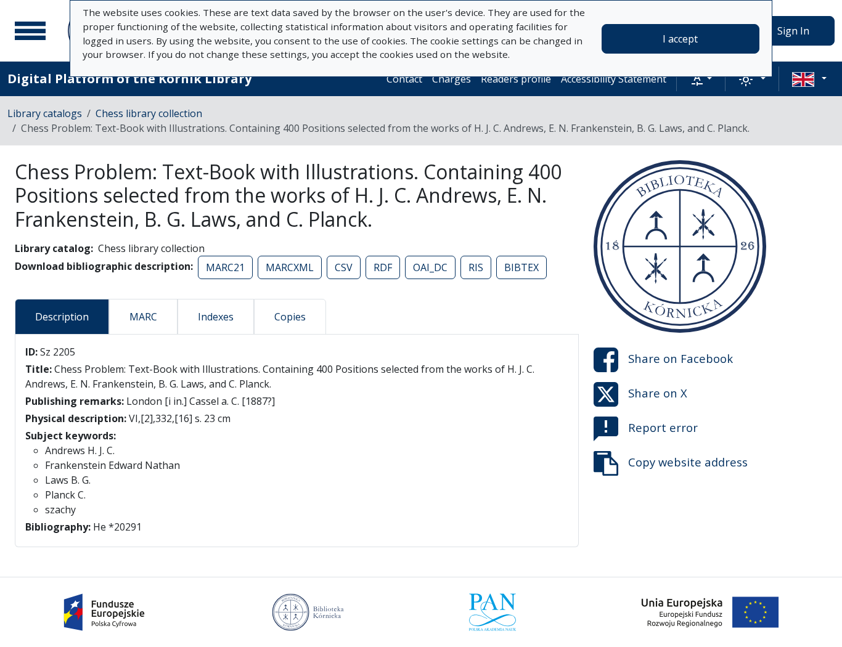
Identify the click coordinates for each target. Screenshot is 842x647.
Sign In (793, 31)
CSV (344, 267)
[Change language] (809, 79)
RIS (475, 267)
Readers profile (516, 79)
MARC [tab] (143, 317)
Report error (663, 427)
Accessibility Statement (613, 79)
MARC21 (225, 267)
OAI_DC (430, 267)
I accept (680, 39)
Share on (680, 358)
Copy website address (688, 462)
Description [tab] (62, 317)
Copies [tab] (290, 317)
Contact (404, 79)
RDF (383, 267)
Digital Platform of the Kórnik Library (129, 78)
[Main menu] (30, 31)
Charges (451, 79)
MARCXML (290, 267)
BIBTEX (521, 267)
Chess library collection (149, 113)
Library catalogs (44, 113)
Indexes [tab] (216, 317)
